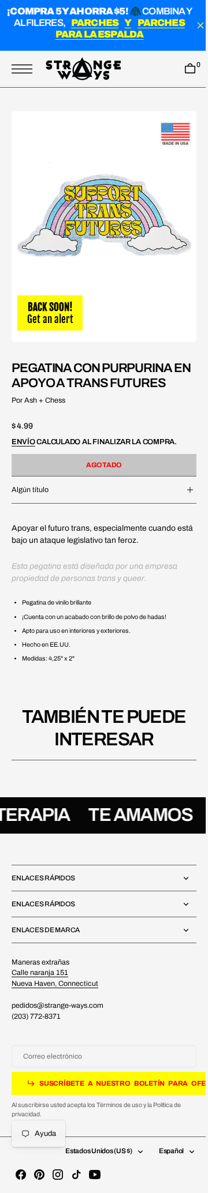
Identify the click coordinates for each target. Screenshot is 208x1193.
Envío (23, 431)
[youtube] (95, 1174)
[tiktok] (76, 1174)
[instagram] (58, 1174)
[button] (25, 69)
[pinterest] (39, 1174)
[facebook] (21, 1174)
